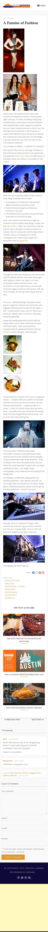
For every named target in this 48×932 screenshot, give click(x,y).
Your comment (7, 791)
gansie (10, 18)
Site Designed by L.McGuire (22, 872)
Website (4, 838)
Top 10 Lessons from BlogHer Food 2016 (24, 674)
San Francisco (10, 595)
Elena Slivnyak (10, 586)
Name (4, 818)
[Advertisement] (24, 907)
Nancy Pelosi (12, 226)
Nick (5, 739)
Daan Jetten (9, 583)
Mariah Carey (10, 589)
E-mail (4, 828)
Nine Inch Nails (11, 592)
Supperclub (23, 240)
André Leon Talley (22, 156)
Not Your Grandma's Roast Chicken (24, 708)
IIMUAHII (7, 332)
